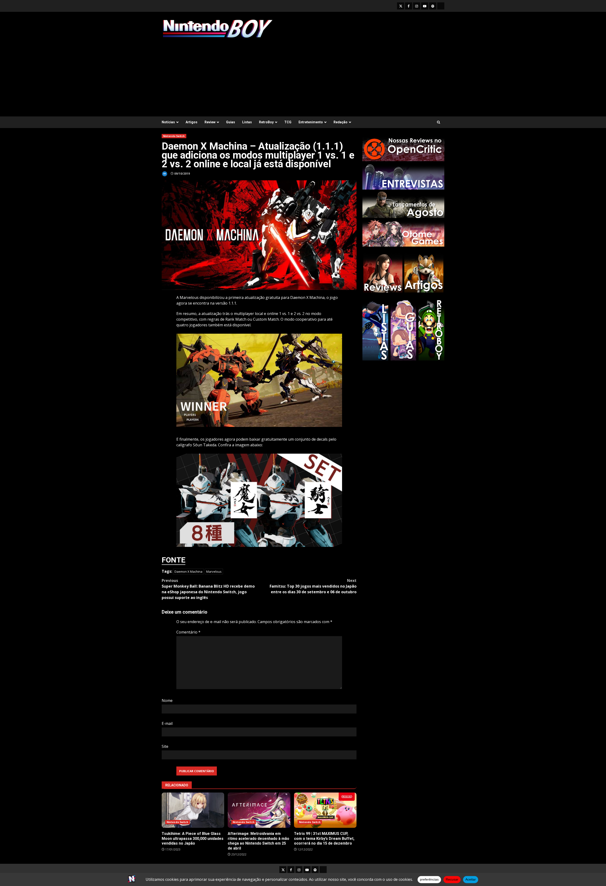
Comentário (188, 632)
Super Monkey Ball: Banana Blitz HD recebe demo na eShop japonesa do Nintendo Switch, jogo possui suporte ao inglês (208, 589)
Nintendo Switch (174, 136)
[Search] (438, 122)
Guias (230, 122)
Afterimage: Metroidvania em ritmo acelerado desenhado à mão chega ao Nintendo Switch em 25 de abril (259, 810)
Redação (341, 122)
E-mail (167, 723)
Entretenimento (311, 122)
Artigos (191, 122)
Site (165, 746)
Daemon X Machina (188, 571)
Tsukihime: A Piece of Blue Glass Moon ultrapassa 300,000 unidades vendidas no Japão (193, 810)
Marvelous (214, 571)
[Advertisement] (303, 75)
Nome (167, 700)
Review (210, 122)
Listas (247, 122)
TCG (287, 122)
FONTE (173, 559)
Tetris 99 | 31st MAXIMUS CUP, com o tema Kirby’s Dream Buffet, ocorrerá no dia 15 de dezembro (325, 810)
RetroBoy (266, 122)
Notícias (168, 122)
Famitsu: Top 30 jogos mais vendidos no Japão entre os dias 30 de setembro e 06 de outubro (313, 586)
